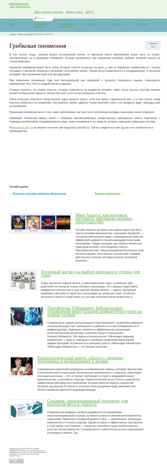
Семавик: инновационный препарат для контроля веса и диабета (87, 402)
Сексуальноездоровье (67, 25)
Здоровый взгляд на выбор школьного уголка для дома (90, 273)
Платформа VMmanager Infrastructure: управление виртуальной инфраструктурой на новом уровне (94, 311)
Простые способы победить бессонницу (39, 193)
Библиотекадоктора (41, 25)
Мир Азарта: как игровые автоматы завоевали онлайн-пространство (104, 218)
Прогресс (91, 24)
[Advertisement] (84, 158)
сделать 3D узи (24, 127)
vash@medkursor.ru (36, 450)
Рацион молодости (107, 193)
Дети (11, 24)
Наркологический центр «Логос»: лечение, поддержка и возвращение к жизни (80, 359)
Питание (116, 24)
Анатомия (142, 24)
